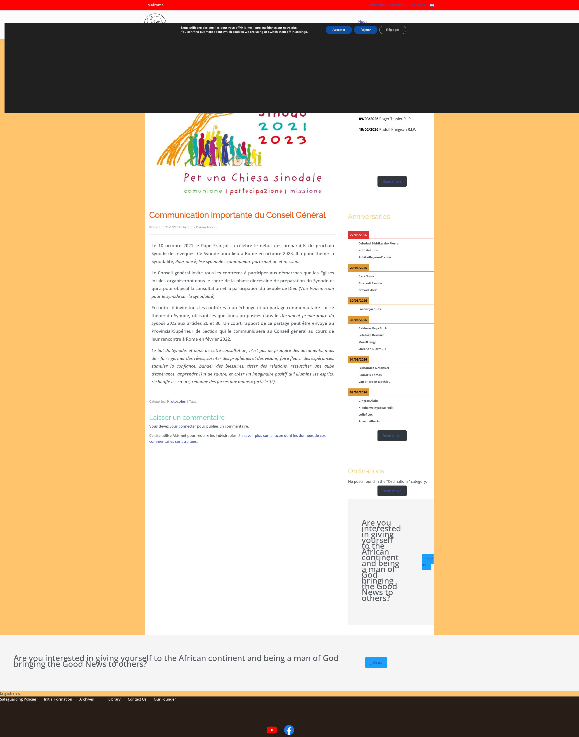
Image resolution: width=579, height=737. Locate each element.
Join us (428, 561)
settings (301, 32)
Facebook (398, 4)
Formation (62, 699)
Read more (392, 181)
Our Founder (165, 699)
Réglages (392, 30)
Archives (86, 699)
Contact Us (137, 699)
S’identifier (376, 4)
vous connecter (183, 426)
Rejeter (366, 30)
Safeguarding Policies (18, 699)
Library (114, 699)
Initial (48, 699)
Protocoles (176, 401)
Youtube (418, 4)
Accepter (338, 30)
